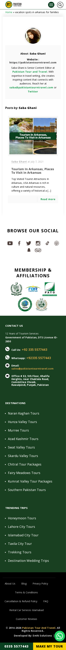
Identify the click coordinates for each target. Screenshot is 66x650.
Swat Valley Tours (21, 447)
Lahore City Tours (21, 526)
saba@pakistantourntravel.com (31, 87)
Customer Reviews (26, 619)
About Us (10, 583)
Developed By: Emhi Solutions (33, 635)
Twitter (33, 91)
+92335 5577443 (38, 358)
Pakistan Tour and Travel (29, 71)
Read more (47, 199)
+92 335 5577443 (34, 349)
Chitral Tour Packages (24, 464)
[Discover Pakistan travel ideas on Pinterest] (56, 243)
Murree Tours (18, 430)
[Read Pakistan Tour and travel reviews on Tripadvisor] (38, 249)
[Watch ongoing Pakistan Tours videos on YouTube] (10, 243)
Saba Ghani (38, 53)
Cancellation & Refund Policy (21, 601)
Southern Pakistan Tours (27, 490)
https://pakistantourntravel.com (33, 62)
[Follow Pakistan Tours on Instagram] (38, 243)
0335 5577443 (16, 646)
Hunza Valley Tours (22, 422)
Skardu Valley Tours (23, 456)
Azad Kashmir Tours (23, 439)
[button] (59, 636)
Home (8, 12)
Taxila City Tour (20, 543)
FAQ (45, 601)
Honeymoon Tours (22, 518)
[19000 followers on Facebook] (19, 243)
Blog (24, 583)
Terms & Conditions (26, 592)
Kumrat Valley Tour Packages (30, 481)
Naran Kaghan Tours (23, 413)
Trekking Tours (19, 552)
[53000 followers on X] (28, 243)
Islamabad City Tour (23, 535)
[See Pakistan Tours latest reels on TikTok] (47, 243)
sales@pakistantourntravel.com (32, 368)
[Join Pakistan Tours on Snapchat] (28, 249)
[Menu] (51, 5)
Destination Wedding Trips (28, 560)
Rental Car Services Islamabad (26, 610)
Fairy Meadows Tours (24, 473)
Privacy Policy (40, 583)
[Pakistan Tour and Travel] (13, 3)
